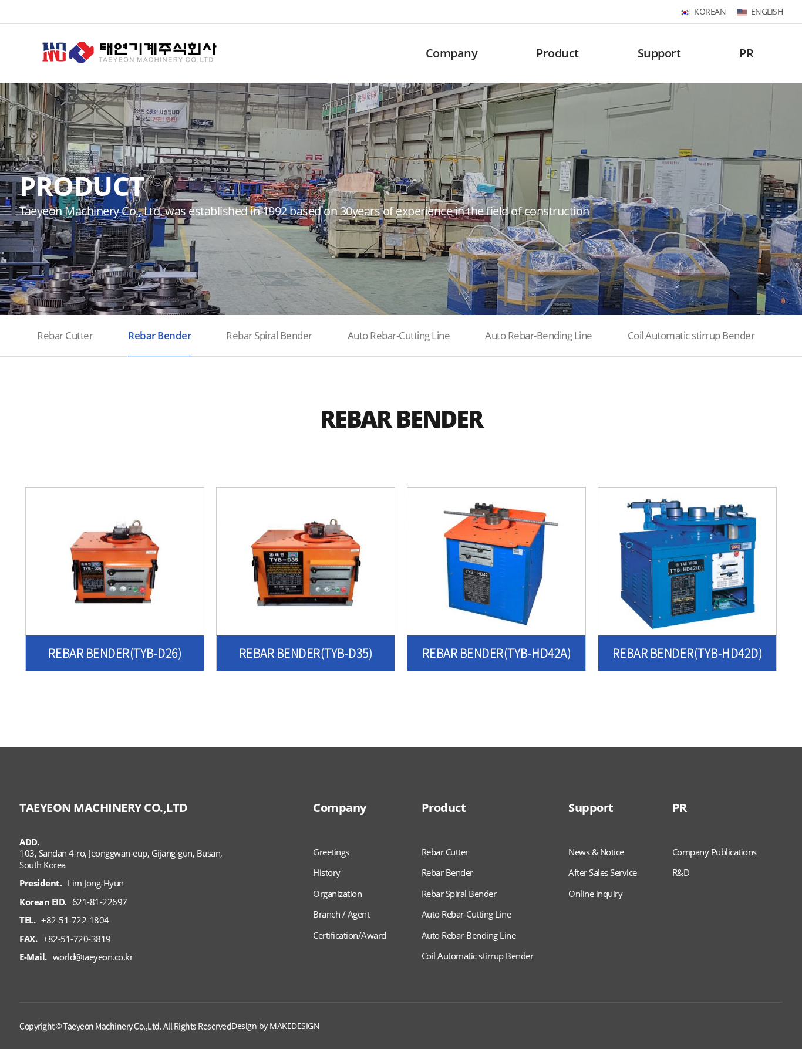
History (327, 872)
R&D (681, 872)
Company (452, 53)
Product (557, 53)
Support (659, 53)
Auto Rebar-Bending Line (538, 335)
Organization (337, 893)
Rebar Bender (159, 335)
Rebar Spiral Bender (269, 335)
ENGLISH (767, 11)
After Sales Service (602, 872)
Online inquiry (595, 893)
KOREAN (710, 11)
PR (746, 53)
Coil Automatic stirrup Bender (691, 335)
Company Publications (714, 852)
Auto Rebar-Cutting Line (399, 335)
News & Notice (596, 852)
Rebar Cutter (65, 335)
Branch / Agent (341, 914)
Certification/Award (349, 935)
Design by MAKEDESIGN (275, 1026)
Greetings (331, 852)
